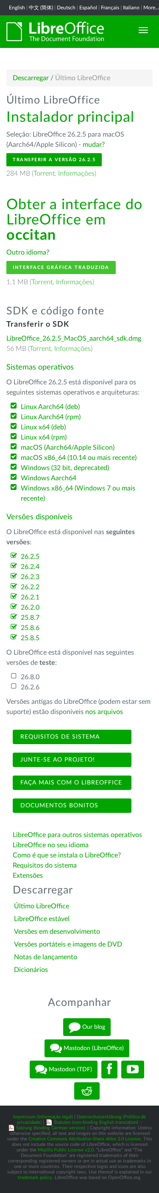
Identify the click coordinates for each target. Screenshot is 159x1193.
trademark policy (35, 1177)
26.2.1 (30, 597)
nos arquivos (104, 712)
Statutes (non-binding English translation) (96, 1122)
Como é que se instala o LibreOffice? (67, 855)
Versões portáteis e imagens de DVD (68, 944)
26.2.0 (30, 607)
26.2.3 (30, 577)
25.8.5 (30, 638)
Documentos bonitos (58, 806)
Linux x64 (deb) (43, 427)
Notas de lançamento (45, 957)
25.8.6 (30, 628)
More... (151, 7)
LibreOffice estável (42, 919)
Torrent (44, 173)
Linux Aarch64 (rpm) (51, 417)
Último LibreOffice (41, 906)
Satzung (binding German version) (50, 1128)
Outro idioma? (27, 252)
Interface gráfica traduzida (61, 267)
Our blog (93, 1027)
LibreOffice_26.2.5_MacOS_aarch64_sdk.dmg (73, 338)
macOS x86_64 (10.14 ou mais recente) (79, 457)
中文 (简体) (41, 7)
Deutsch (66, 7)
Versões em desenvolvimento (57, 931)
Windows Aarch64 (48, 478)
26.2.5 (30, 556)
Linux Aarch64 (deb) (50, 406)
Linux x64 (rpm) (44, 437)
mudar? (94, 144)
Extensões (28, 875)
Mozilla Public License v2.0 (66, 1150)
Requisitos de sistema (59, 737)
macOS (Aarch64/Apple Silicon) (67, 447)
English (17, 7)
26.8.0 (30, 677)
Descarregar (31, 78)
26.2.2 (30, 587)
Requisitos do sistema (45, 865)
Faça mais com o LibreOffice (70, 783)
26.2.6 (30, 687)
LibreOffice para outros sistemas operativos (77, 835)
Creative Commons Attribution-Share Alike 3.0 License (84, 1139)
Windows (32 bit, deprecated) (65, 468)
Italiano (131, 7)
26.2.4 (30, 566)
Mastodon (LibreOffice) (93, 1048)
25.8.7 (30, 617)
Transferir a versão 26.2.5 (54, 159)
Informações (76, 173)
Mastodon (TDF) (69, 1070)
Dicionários (31, 969)
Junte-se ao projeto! (56, 760)
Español (88, 7)
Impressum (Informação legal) (43, 1117)
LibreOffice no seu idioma (51, 845)
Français (110, 7)
